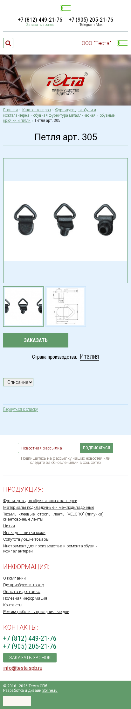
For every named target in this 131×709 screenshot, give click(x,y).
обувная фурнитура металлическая (64, 115)
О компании (14, 578)
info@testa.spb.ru (22, 668)
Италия (89, 356)
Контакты (12, 605)
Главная (10, 110)
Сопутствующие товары (26, 539)
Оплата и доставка (21, 591)
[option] (23, 306)
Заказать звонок (40, 25)
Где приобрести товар (23, 584)
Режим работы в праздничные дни (36, 611)
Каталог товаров (36, 110)
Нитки (9, 525)
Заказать (36, 340)
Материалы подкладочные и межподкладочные (48, 507)
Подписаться (96, 447)
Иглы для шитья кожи (24, 532)
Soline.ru (50, 690)
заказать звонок (30, 657)
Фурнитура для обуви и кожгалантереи (40, 500)
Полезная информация (25, 598)
